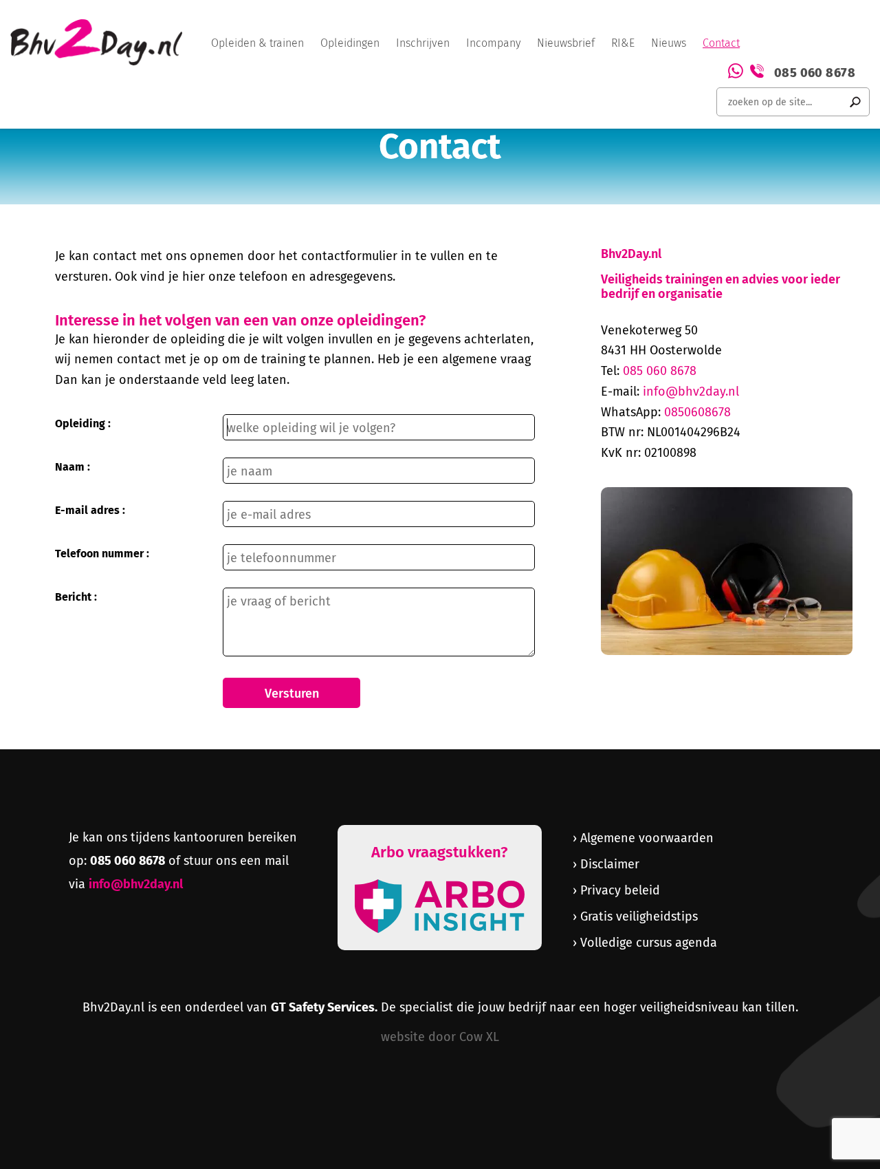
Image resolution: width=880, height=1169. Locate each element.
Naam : (72, 466)
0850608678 (697, 411)
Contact (721, 43)
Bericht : (76, 596)
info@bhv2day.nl (691, 391)
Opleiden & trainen (257, 43)
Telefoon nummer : (102, 552)
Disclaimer (609, 863)
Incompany (493, 43)
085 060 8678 (814, 71)
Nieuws (668, 43)
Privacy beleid (620, 890)
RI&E (623, 43)
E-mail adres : (90, 509)
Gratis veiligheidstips (639, 916)
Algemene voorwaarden (647, 837)
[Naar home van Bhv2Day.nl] (96, 42)
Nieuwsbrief (566, 43)
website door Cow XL (440, 1036)
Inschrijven (423, 43)
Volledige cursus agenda (648, 942)
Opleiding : (83, 422)
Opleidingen (350, 43)
